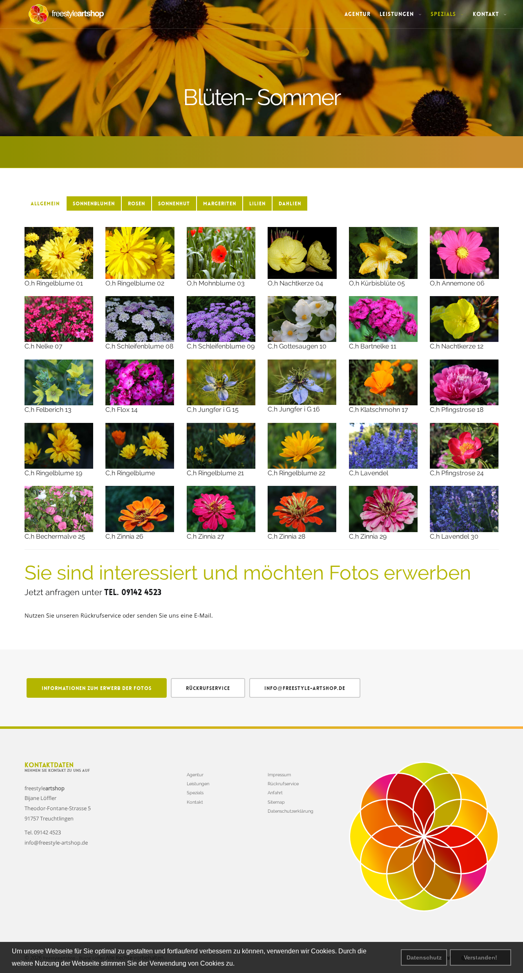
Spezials (444, 14)
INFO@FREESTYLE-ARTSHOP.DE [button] (304, 688)
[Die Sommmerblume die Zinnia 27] (221, 509)
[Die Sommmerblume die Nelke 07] (59, 319)
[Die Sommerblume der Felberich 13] (59, 382)
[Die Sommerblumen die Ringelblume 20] (139, 446)
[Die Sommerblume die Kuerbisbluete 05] (383, 253)
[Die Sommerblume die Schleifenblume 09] (221, 319)
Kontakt (487, 14)
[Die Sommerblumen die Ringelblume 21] (221, 446)
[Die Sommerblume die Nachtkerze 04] (302, 253)
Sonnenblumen (94, 203)
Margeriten (219, 203)
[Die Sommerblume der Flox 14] (139, 382)
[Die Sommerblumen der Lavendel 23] (383, 446)
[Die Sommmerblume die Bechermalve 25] (59, 509)
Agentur (357, 14)
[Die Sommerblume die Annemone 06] (464, 253)
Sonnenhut (174, 203)
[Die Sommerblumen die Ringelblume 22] (302, 446)
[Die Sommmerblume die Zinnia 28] (302, 509)
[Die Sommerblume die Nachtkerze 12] (464, 319)
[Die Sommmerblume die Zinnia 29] (383, 509)
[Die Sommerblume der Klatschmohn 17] (383, 382)
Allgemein (45, 203)
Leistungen (398, 14)
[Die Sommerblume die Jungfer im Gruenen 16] (302, 382)
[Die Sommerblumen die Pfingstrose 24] (464, 446)
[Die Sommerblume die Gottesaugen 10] (302, 319)
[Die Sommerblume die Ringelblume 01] (59, 253)
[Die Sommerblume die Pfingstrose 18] (464, 383)
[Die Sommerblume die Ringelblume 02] (139, 253)
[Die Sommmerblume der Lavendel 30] (464, 509)
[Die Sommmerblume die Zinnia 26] (139, 509)
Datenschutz (424, 957)
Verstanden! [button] (480, 957)
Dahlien (290, 203)
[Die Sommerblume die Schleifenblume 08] (139, 319)
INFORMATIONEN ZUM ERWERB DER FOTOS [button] (97, 688)
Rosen (136, 203)
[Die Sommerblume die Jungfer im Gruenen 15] (221, 382)
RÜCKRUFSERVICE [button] (208, 688)
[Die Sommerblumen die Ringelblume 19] (59, 446)
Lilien (257, 203)
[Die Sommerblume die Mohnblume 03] (221, 253)
